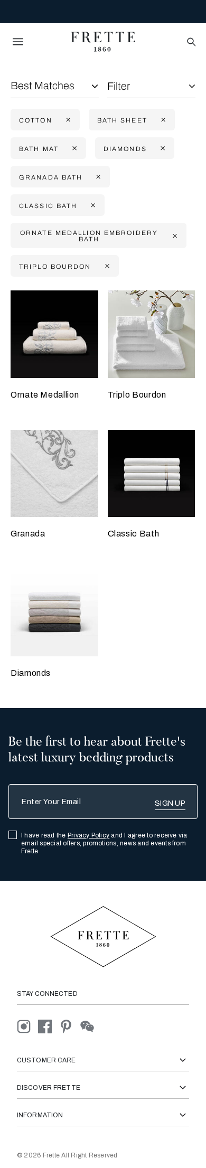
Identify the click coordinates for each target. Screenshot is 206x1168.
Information (40, 1115)
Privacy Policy (88, 835)
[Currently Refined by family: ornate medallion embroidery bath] (173, 235)
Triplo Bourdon (137, 394)
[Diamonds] (54, 612)
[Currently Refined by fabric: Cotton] (67, 120)
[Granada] (54, 473)
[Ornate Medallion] (54, 334)
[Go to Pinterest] (69, 1026)
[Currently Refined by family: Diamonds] (161, 148)
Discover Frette (48, 1087)
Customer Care (46, 1060)
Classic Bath (134, 533)
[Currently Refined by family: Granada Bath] (97, 177)
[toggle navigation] (18, 41)
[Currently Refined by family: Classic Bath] (91, 205)
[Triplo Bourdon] (151, 334)
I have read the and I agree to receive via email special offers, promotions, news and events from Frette (104, 843)
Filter (118, 86)
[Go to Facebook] (48, 1026)
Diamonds (31, 672)
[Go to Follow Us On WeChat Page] (90, 1026)
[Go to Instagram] (27, 1026)
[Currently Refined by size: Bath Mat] (73, 148)
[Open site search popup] (190, 42)
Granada (28, 533)
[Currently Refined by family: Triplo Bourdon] (106, 266)
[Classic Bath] (151, 473)
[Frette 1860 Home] (103, 41)
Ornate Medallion (45, 394)
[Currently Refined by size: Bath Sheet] (162, 120)
